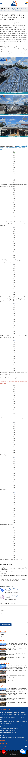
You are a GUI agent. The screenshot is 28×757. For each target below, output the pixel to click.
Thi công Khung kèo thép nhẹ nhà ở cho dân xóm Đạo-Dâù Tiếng (14, 572)
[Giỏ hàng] (26, 3)
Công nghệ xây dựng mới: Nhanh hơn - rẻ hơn (16, 657)
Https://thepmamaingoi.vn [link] (6, 455)
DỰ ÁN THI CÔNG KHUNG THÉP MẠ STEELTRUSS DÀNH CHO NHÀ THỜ (14, 569)
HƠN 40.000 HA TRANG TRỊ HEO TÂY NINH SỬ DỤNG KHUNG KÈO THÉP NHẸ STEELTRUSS (13, 580)
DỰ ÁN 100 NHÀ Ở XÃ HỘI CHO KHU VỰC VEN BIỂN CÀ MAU (14, 576)
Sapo (17, 754)
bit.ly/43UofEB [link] (6, 374)
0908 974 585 (12, 730)
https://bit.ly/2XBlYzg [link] (16, 559)
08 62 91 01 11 (15, 728)
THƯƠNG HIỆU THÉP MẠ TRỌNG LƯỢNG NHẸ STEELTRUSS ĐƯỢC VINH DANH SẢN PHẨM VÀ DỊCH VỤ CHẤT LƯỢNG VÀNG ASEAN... (16, 645)
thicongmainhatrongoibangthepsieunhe (14, 737)
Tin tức (2, 636)
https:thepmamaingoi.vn (11, 735)
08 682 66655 (5, 728)
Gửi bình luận (6, 624)
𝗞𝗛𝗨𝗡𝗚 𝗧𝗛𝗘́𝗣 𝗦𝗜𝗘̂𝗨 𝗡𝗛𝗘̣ (8, 146)
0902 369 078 (12, 732)
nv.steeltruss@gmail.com (10, 734)
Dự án (2, 634)
